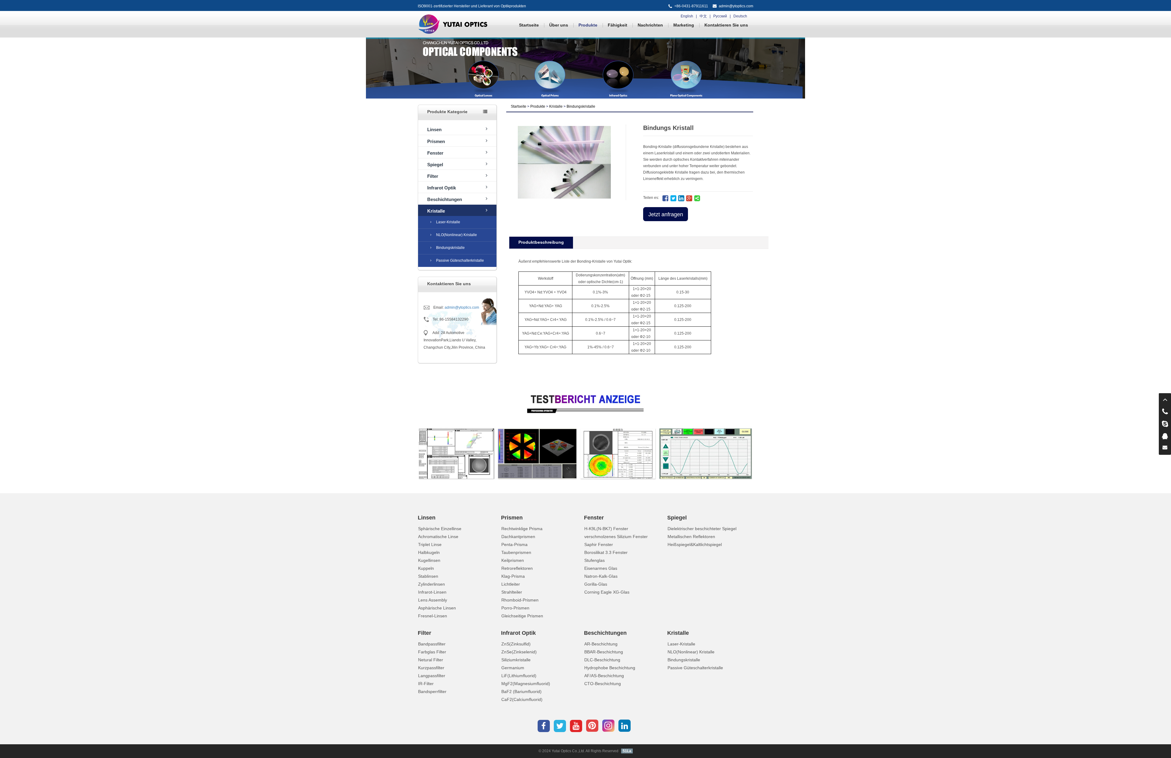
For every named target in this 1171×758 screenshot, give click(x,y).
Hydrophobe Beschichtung (609, 667)
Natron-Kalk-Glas (601, 576)
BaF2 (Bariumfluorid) (521, 691)
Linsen (434, 129)
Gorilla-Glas (595, 584)
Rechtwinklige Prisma (522, 528)
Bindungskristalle (450, 248)
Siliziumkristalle (516, 659)
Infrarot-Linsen (432, 592)
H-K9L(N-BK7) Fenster (606, 528)
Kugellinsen (429, 560)
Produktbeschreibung (541, 242)
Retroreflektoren (517, 568)
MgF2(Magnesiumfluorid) (525, 683)
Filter (432, 176)
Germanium (512, 667)
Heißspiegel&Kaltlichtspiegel (695, 544)
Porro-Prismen (515, 607)
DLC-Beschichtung (602, 659)
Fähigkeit (617, 25)
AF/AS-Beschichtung (604, 675)
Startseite (529, 25)
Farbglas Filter (432, 651)
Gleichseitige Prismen (522, 615)
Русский (720, 16)
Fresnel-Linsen (432, 615)
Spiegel (435, 164)
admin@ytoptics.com (736, 6)
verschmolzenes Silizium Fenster (616, 536)
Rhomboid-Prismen (520, 600)
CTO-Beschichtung (602, 683)
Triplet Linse (430, 544)
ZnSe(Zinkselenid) (519, 651)
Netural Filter (430, 659)
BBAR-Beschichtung (603, 651)
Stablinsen (428, 576)
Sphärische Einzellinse (439, 528)
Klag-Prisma (513, 576)
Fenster (435, 153)
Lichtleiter (510, 584)
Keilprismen (512, 560)
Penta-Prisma (514, 544)
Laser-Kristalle (448, 222)
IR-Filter (426, 683)
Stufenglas (594, 560)
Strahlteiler (511, 592)
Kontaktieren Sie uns (726, 25)
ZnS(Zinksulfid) (516, 643)
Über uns (558, 25)
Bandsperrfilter (432, 691)
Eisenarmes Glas (600, 568)
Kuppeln (426, 568)
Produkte (587, 25)
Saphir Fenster (598, 544)
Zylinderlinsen (431, 584)
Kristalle (436, 211)
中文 (703, 16)
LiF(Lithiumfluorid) (518, 675)
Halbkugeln (429, 552)
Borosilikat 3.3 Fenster (606, 552)
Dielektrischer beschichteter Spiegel (702, 528)
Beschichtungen (444, 199)
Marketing (683, 25)
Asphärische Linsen (437, 607)
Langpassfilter (431, 675)
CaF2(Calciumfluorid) (522, 699)
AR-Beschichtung (601, 643)
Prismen (436, 141)
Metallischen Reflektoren (691, 536)
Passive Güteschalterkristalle (460, 260)
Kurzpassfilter (431, 667)
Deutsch (740, 16)
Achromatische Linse (438, 536)
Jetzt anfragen (665, 214)
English (687, 16)
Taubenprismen (516, 552)
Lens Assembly (432, 600)
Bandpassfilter (432, 643)
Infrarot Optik (441, 187)
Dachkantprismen (518, 536)
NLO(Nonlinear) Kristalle (456, 235)
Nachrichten (650, 25)
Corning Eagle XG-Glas (606, 592)
